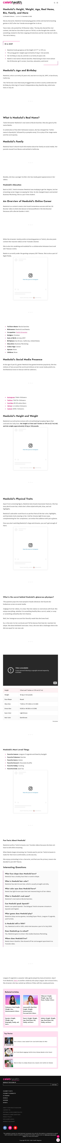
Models (5, 1098)
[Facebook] (5, 1128)
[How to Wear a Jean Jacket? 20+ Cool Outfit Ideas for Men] (9, 1041)
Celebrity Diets (8, 1091)
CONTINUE (54, 1084)
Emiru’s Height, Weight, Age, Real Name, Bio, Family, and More (30, 1020)
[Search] (54, 2)
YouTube (10, 403)
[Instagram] (10, 1128)
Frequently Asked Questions (11, 1114)
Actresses (6, 1095)
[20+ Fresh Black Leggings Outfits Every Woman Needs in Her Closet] (9, 1052)
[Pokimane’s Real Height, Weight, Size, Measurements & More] (12, 1000)
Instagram (11, 397)
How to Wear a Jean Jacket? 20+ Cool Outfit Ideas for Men (30, 1041)
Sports (5, 1102)
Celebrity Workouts (9, 1093)
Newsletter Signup (9, 1121)
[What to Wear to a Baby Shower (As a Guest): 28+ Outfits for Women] (9, 1063)
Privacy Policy (7, 1117)
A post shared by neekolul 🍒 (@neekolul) (30, 297)
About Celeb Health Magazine (12, 1107)
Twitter (9, 400)
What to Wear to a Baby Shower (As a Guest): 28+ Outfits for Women (33, 1063)
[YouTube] (15, 1128)
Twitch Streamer (21, 332)
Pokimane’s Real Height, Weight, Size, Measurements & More (12, 1009)
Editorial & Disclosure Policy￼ (12, 1112)
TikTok (9, 406)
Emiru (16, 980)
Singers (5, 1100)
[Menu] (57, 2)
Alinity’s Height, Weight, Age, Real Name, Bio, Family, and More (48, 1020)
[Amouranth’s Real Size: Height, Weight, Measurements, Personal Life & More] (30, 1000)
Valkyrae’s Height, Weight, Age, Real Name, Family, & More (47, 998)
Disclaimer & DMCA (8, 1119)
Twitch (9, 409)
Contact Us (6, 1110)
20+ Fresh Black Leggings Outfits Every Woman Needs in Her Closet (33, 1052)
